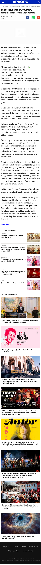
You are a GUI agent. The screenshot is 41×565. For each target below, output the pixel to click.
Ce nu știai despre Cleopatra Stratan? (12, 283)
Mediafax (5, 224)
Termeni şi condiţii (28, 551)
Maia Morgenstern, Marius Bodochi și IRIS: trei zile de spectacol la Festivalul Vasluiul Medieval (13, 273)
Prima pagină (4, 6)
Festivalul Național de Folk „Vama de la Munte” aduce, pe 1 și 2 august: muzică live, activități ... (13, 249)
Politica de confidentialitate (30, 546)
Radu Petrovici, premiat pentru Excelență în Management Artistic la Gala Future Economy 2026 (20, 321)
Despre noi (6, 546)
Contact (16, 546)
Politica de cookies (13, 551)
